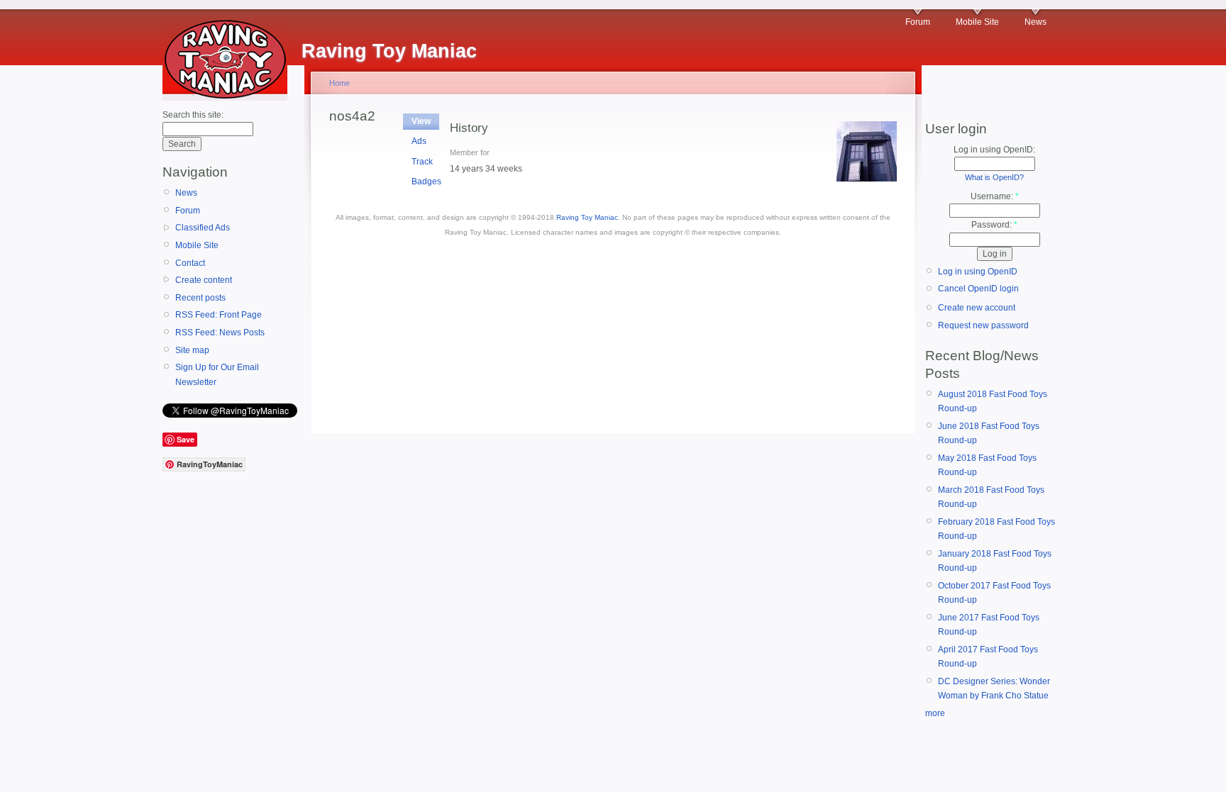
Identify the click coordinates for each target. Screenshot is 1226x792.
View (421, 121)
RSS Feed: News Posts (220, 333)
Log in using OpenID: (994, 150)
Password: (994, 225)
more (935, 713)
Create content (203, 280)
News (1035, 22)
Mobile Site (977, 22)
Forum (917, 22)
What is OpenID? (994, 177)
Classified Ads (202, 228)
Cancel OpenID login (978, 289)
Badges (426, 181)
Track (422, 162)
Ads (419, 141)
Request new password (983, 325)
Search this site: (192, 115)
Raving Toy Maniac (587, 217)
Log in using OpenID (977, 272)
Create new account (976, 308)
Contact (190, 263)
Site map (192, 350)
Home (339, 83)
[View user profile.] (866, 179)
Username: (995, 196)
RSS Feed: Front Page (218, 315)
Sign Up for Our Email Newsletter (217, 374)
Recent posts (200, 298)
